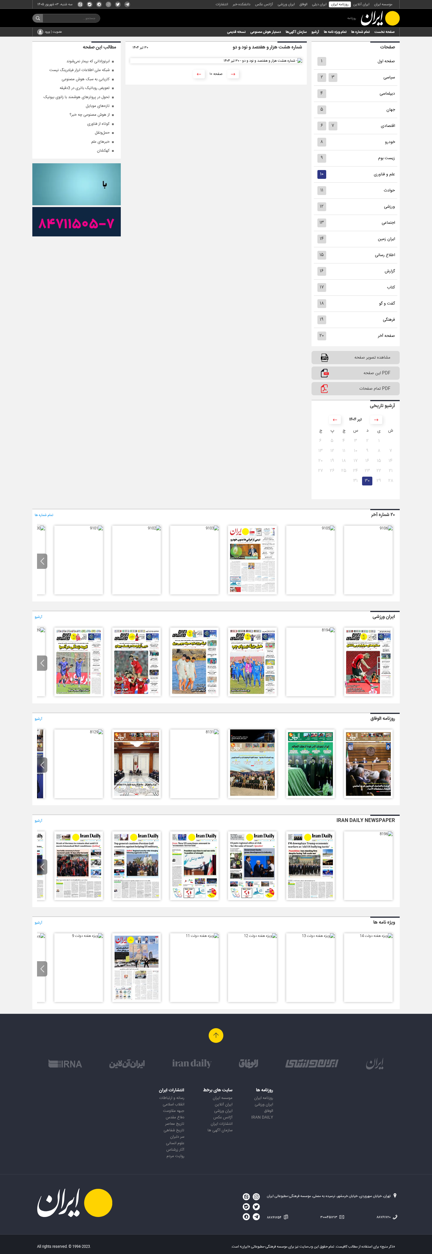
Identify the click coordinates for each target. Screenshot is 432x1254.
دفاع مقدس (175, 1117)
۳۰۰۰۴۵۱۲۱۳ (329, 1217)
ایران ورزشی (286, 4)
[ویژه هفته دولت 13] (318, 936)
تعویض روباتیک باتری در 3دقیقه (85, 88)
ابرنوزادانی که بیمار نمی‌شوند (88, 61)
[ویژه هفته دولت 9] (87, 936)
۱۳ (321, 223)
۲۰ (321, 336)
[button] (42, 561)
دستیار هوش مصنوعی (265, 32)
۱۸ (322, 303)
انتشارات (222, 4)
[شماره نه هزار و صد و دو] (154, 528)
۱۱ (321, 190)
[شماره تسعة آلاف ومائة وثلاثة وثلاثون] (310, 797)
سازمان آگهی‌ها (296, 32)
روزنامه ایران (340, 4)
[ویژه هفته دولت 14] (376, 936)
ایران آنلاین (361, 4)
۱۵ (321, 255)
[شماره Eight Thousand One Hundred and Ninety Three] (194, 899)
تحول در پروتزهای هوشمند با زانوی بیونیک (76, 97)
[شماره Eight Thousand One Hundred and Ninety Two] (136, 899)
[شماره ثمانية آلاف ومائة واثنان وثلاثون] (252, 797)
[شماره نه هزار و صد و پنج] (328, 528)
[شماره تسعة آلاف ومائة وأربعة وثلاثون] (368, 797)
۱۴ (322, 239)
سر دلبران (177, 1137)
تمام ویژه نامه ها (335, 32)
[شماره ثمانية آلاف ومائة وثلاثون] (136, 797)
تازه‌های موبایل (98, 106)
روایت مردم (175, 1156)
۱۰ (322, 174)
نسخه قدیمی (236, 32)
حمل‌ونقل (102, 133)
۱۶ (322, 271)
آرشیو (315, 32)
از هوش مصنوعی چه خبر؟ (90, 115)
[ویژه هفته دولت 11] (202, 936)
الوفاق (303, 4)
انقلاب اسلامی (173, 1104)
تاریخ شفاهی (174, 1130)
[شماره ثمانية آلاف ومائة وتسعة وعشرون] (96, 732)
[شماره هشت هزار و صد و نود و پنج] (368, 695)
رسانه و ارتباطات (171, 1098)
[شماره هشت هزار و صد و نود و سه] (252, 695)
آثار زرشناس (175, 1150)
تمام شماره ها (360, 32)
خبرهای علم (100, 142)
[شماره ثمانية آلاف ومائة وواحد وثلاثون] (212, 732)
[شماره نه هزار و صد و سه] (212, 528)
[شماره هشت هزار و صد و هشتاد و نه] (38, 630)
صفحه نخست (384, 32)
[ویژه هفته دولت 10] (136, 1001)
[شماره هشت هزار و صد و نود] (78, 695)
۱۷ (322, 287)
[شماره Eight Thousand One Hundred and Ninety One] (78, 899)
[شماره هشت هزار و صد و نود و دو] (194, 695)
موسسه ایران (383, 4)
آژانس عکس (264, 4)
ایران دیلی (319, 4)
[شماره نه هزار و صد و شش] (386, 528)
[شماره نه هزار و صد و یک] (96, 528)
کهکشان (103, 150)
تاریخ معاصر (174, 1124)
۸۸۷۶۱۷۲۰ (383, 1217)
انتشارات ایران (221, 1124)
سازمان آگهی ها (219, 1130)
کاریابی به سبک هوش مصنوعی (86, 79)
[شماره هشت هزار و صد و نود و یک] (136, 695)
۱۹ (322, 320)
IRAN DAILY (262, 1117)
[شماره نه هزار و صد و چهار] (252, 593)
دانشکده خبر (241, 4)
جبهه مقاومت (173, 1111)
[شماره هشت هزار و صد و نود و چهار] (328, 630)
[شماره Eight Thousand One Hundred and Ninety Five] (310, 899)
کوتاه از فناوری (98, 124)
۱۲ (322, 207)
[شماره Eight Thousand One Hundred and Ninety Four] (252, 899)
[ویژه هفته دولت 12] (260, 936)
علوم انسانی (175, 1143)
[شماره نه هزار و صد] (38, 528)
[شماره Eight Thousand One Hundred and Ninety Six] (386, 834)
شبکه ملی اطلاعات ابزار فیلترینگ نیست (79, 70)
